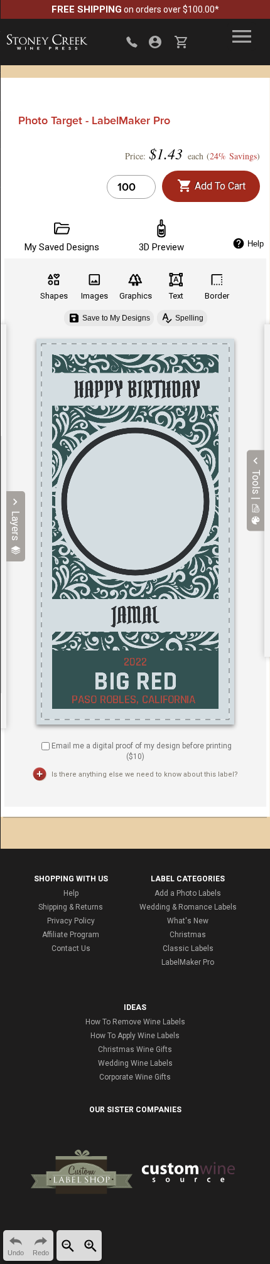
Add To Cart (219, 186)
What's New (187, 920)
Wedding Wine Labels (135, 1063)
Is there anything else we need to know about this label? (144, 774)
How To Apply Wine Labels (135, 1035)
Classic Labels (188, 948)
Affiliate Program (70, 934)
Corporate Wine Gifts (135, 1077)
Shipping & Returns (70, 907)
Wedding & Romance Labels (188, 907)
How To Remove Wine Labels (135, 1021)
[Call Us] (132, 42)
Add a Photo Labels (187, 893)
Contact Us (70, 948)
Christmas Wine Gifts (135, 1049)
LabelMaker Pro (187, 962)
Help (70, 893)
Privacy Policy (71, 920)
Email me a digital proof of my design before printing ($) (141, 751)
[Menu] (241, 36)
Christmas (188, 934)
